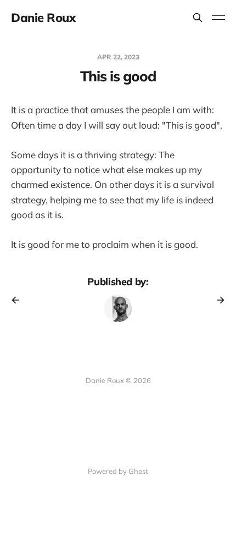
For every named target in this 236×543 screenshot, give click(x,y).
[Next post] (217, 300)
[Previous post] (19, 300)
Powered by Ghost (118, 471)
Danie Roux (43, 18)
